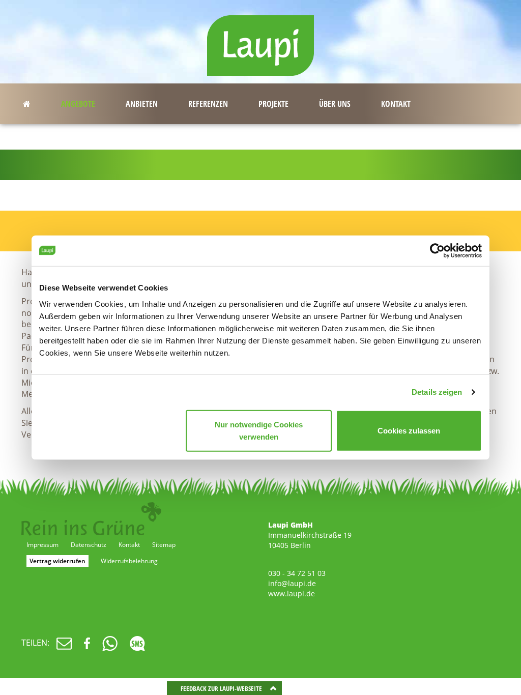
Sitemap (164, 544)
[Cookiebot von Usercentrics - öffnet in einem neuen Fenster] (437, 250)
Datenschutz (88, 544)
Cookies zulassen (409, 430)
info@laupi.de (292, 583)
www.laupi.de (291, 593)
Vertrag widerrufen (57, 561)
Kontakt (129, 544)
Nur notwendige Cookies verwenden (259, 430)
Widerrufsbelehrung (129, 561)
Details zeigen (437, 392)
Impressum (42, 544)
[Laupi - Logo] (260, 40)
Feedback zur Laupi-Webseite (221, 688)
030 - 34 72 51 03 (297, 573)
